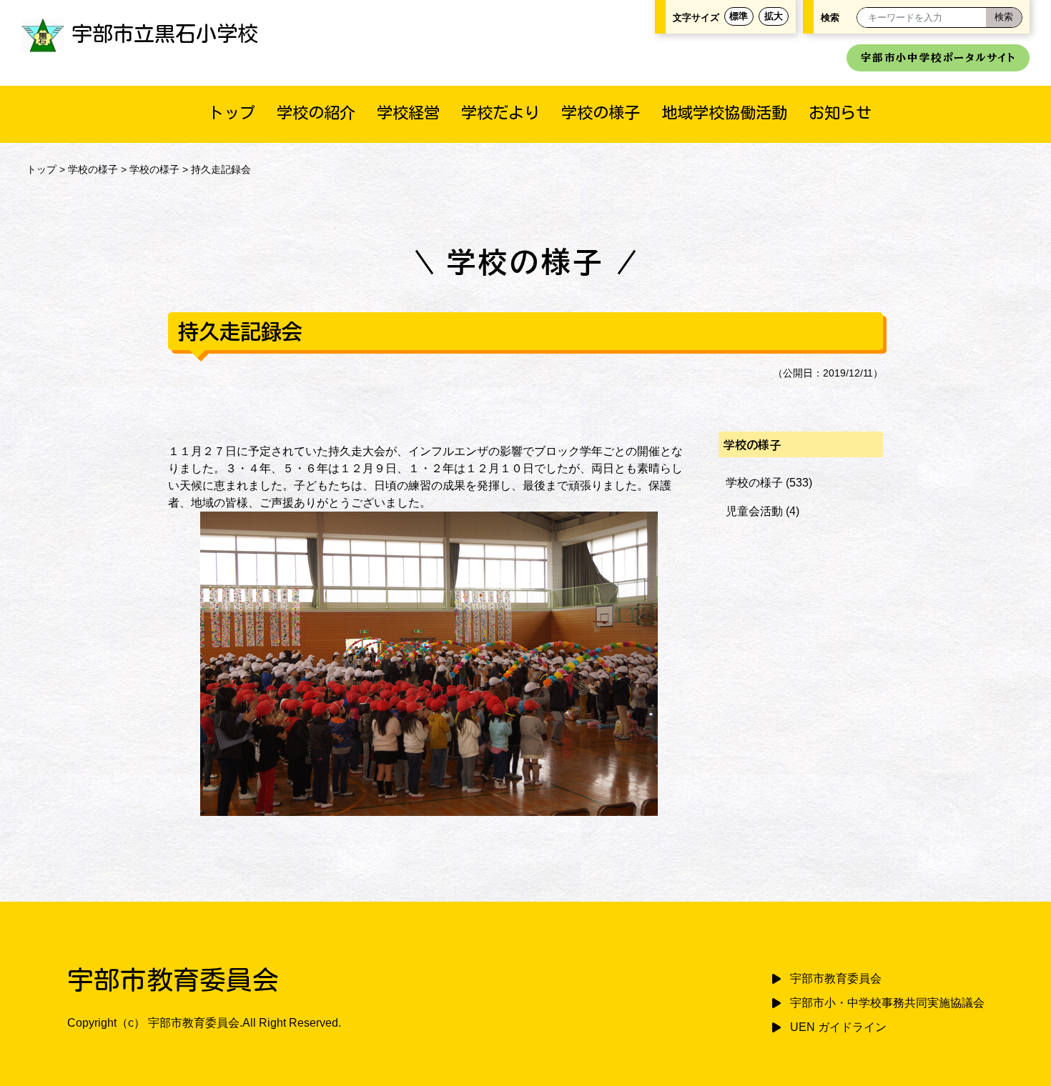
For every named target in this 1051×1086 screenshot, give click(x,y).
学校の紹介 (316, 112)
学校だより (500, 112)
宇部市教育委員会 (836, 978)
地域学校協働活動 (724, 112)
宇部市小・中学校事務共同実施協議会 (887, 1003)
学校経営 (408, 112)
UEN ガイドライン (838, 1027)
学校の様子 (600, 112)
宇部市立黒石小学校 (164, 33)
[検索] (1004, 17)
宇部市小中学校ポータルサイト (938, 57)
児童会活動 (754, 511)
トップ (231, 112)
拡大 (773, 16)
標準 (738, 16)
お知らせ (840, 112)
